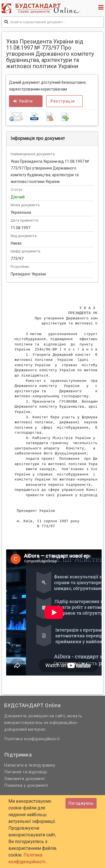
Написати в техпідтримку (29, 765)
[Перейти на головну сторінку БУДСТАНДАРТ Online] (42, 8)
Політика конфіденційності (32, 738)
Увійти (26, 101)
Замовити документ (24, 778)
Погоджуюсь (81, 803)
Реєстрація (63, 101)
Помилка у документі (26, 785)
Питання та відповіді (25, 771)
